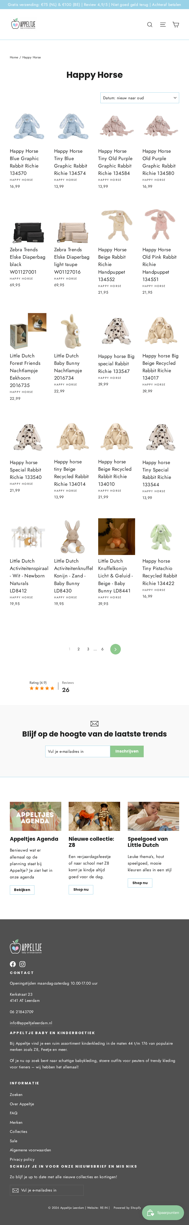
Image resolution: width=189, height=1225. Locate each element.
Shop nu (81, 889)
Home (14, 57)
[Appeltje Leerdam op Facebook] (13, 963)
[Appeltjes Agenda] (35, 816)
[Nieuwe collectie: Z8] (94, 816)
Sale (13, 1141)
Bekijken (22, 889)
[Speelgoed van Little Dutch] (153, 816)
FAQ (13, 1113)
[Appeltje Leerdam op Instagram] (22, 963)
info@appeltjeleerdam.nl (31, 1023)
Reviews (68, 682)
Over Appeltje (22, 1104)
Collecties (18, 1131)
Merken (16, 1122)
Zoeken (16, 1094)
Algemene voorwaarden (30, 1150)
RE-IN (104, 1208)
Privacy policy (22, 1159)
